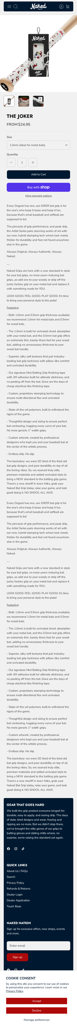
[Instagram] (15, 848)
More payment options (38, 196)
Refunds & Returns (18, 888)
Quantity (12, 154)
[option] (38, 53)
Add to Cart (38, 174)
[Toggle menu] (9, 6)
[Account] (59, 6)
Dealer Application (18, 900)
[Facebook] (8, 848)
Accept (36, 1001)
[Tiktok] (23, 848)
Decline (36, 1010)
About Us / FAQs (17, 871)
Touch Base (14, 906)
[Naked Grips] (38, 6)
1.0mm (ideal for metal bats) (27, 145)
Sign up (17, 957)
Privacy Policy (14, 991)
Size (9, 137)
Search (11, 877)
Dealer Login (15, 894)
